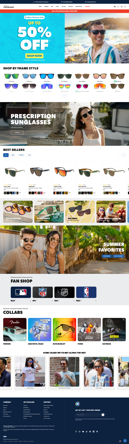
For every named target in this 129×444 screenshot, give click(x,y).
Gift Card (5, 414)
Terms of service (15, 441)
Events (25, 418)
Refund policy (5, 441)
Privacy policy (10, 441)
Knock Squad (26, 412)
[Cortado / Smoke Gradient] (85, 193)
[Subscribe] (103, 414)
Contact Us (46, 416)
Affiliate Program (27, 416)
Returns (45, 409)
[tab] (6, 155)
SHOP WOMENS (118, 256)
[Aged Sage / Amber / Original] (114, 171)
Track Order (47, 407)
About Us (5, 405)
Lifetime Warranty (48, 414)
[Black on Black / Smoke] (8, 193)
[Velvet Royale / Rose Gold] (42, 193)
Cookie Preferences (31, 441)
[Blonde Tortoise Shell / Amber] (113, 193)
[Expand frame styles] (64, 96)
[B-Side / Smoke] (17, 193)
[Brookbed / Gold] (110, 193)
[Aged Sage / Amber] (104, 193)
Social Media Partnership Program (31, 414)
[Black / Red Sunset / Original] (64, 171)
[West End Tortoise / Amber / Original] (39, 171)
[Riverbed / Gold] (66, 193)
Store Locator (47, 418)
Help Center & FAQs (48, 405)
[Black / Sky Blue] (60, 193)
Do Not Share (25, 441)
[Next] (124, 155)
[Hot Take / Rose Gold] (36, 193)
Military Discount (7, 412)
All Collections (6, 416)
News (4, 409)
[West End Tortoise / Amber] (30, 193)
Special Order (26, 409)
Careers (25, 405)
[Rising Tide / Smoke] (116, 193)
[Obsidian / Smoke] (11, 193)
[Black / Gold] (63, 193)
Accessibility (20, 441)
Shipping (46, 412)
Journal (5, 407)
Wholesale (26, 407)
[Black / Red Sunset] (54, 193)
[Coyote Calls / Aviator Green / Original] (14, 171)
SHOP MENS (107, 256)
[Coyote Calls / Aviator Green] (5, 193)
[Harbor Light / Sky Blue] (14, 193)
